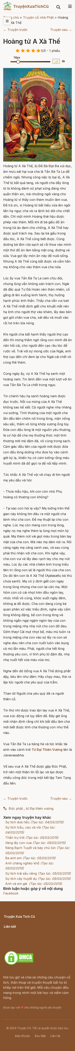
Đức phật (16, 808)
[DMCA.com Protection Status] (19, 964)
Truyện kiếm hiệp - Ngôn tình (26, 941)
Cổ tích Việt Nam (16, 921)
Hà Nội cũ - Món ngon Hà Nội (27, 936)
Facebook (10, 893)
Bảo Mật (40, 1036)
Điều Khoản (22, 1036)
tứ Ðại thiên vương (39, 808)
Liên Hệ (55, 1036)
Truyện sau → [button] (61, 30)
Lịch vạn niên (14, 931)
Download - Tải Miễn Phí (23, 946)
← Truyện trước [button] (15, 30)
